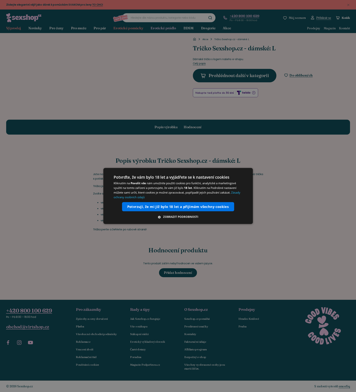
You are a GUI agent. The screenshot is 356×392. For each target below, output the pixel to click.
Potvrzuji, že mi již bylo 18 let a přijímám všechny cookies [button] (178, 206)
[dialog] (178, 196)
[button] (178, 216)
